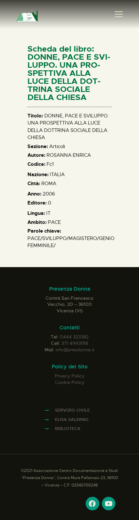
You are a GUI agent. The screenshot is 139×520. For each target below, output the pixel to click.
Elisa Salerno (72, 419)
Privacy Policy (69, 376)
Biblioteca (67, 428)
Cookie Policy (69, 382)
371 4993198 (74, 343)
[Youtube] (108, 503)
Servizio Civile (72, 410)
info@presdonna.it (75, 350)
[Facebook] (92, 503)
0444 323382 (74, 337)
